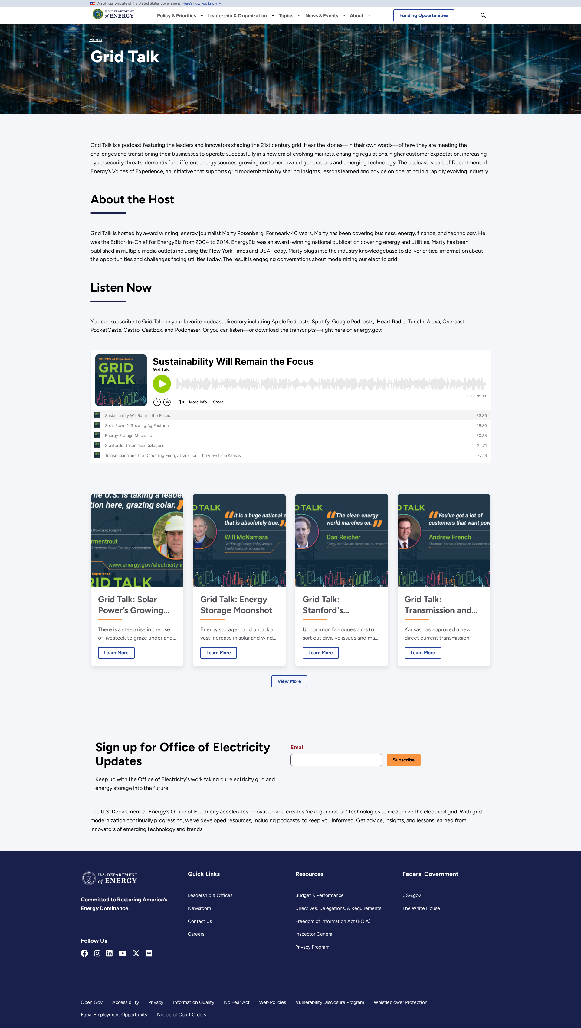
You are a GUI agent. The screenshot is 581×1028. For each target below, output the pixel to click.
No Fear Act (237, 1002)
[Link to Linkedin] (109, 954)
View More (289, 681)
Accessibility (125, 1002)
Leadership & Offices (210, 895)
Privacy (155, 1002)
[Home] (113, 17)
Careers (196, 934)
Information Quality (193, 1002)
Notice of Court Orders (181, 1014)
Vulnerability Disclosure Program (330, 1002)
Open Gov (92, 1002)
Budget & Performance (319, 895)
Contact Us (200, 921)
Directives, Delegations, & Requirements (338, 908)
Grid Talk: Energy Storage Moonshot (236, 604)
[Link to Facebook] (84, 954)
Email (297, 747)
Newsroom (199, 908)
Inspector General (314, 934)
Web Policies (272, 1002)
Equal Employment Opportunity (114, 1014)
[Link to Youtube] (123, 954)
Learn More (113, 652)
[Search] (483, 15)
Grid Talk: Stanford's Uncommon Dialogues (325, 605)
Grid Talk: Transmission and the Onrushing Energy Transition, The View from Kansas (440, 605)
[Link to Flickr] (149, 954)
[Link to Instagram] (97, 954)
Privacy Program (312, 947)
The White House (421, 908)
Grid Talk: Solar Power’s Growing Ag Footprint (130, 605)
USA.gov (411, 895)
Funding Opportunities (423, 15)
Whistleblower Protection (401, 1002)
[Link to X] (136, 954)
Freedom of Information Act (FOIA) (333, 921)
